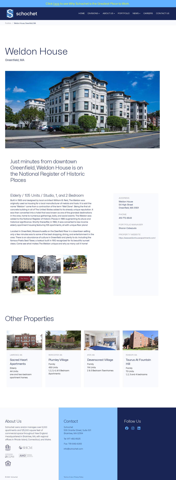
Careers (148, 13)
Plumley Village (58, 360)
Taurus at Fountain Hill (138, 362)
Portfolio (124, 13)
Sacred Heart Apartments (18, 362)
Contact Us (162, 13)
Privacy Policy (78, 477)
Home (82, 13)
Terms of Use (68, 477)
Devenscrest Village (100, 360)
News (136, 13)
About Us (108, 13)
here (56, 3)
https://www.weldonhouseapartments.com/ (137, 238)
